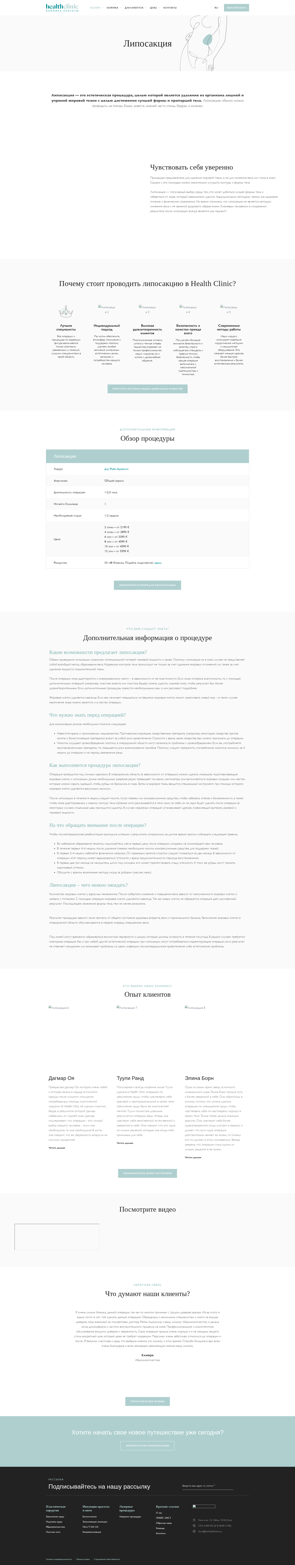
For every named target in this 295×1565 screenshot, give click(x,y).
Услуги (95, 7)
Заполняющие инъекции (95, 1521)
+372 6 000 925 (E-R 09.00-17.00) (214, 1525)
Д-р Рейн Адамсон (116, 469)
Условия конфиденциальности (59, 1559)
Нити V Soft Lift (90, 1526)
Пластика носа (53, 1531)
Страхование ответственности (107, 1559)
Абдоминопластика (55, 1526)
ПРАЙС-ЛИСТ (163, 1517)
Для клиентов (134, 7)
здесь (157, 562)
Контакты (170, 7)
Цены (153, 7)
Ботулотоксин (90, 1516)
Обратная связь (164, 1523)
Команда (160, 1528)
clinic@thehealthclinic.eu (210, 1531)
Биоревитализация (92, 1531)
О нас (159, 1512)
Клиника (112, 7)
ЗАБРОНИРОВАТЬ (236, 7)
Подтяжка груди (54, 1521)
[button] (218, 7)
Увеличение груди (55, 1516)
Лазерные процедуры (130, 1516)
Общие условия (83, 1559)
